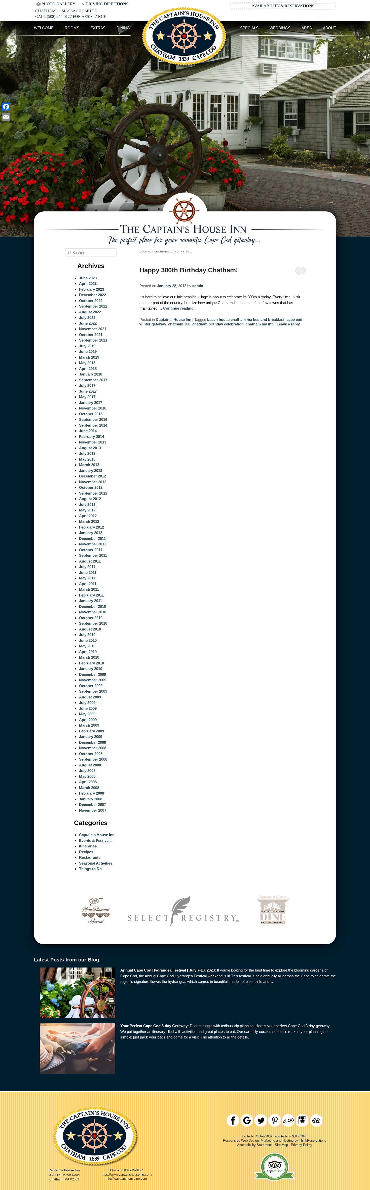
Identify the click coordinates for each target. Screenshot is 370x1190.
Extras (97, 28)
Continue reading (180, 308)
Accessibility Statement (254, 1145)
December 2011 (92, 538)
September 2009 (93, 691)
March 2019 (89, 357)
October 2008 (90, 754)
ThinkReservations (312, 1140)
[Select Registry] (183, 933)
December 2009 (92, 674)
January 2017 (90, 402)
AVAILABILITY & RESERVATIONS (283, 6)
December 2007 (92, 804)
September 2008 (93, 759)
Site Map (281, 1145)
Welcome (44, 28)
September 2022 (93, 306)
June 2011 (87, 572)
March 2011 (89, 589)
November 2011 (92, 544)
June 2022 (88, 323)
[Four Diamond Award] (96, 933)
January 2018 (90, 374)
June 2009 (88, 708)
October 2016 (90, 414)
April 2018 (88, 368)
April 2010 (88, 652)
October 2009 (90, 686)
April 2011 (87, 584)
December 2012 (92, 476)
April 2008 (88, 782)
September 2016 (93, 419)
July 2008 (87, 770)
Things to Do (90, 869)
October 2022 (90, 301)
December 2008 (92, 742)
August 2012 (90, 499)
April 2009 (88, 720)
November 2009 (92, 680)
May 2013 (87, 459)
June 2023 (88, 278)
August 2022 (90, 312)
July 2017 (87, 385)
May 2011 (87, 578)
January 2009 (90, 736)
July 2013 (87, 453)
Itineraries (88, 846)
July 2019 (87, 346)
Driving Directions (107, 4)
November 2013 (92, 442)
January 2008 (90, 799)
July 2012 (87, 504)
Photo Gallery (59, 4)
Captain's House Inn (173, 319)
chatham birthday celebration (218, 324)
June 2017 (88, 391)
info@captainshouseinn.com (126, 1178)
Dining (123, 28)
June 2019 (88, 351)
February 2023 (91, 289)
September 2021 (93, 340)
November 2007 (92, 810)
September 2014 (93, 425)
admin (197, 286)
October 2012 (90, 487)
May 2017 (87, 397)
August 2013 (90, 448)
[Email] (6, 117)
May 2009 (87, 714)
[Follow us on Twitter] (260, 1120)
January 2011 (90, 601)
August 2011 (90, 561)
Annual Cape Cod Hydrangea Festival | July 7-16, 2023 (167, 970)
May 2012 (87, 510)
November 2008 (92, 748)
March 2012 (89, 521)
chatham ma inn (260, 324)
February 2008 (91, 793)
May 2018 (87, 363)
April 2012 (88, 516)
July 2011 (87, 567)
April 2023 (88, 283)
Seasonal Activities (95, 863)
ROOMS (72, 28)
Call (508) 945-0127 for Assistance (70, 16)
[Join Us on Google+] (247, 1120)
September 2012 (93, 493)
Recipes (86, 852)
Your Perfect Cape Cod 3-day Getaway (154, 1026)
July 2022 (87, 317)
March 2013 (89, 465)
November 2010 (92, 612)
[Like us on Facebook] (233, 1120)
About (329, 28)
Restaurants (89, 857)
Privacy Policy (301, 1145)
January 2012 (90, 533)
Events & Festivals (95, 840)
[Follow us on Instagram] (302, 1120)
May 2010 (87, 646)
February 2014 (91, 436)
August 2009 (90, 697)
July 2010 (87, 635)
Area (307, 28)
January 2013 (90, 470)
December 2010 (92, 606)
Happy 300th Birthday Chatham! (188, 270)
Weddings (280, 28)
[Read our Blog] (288, 1120)
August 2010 (90, 629)
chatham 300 (179, 324)
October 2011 (90, 550)
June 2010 (88, 640)
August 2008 (90, 765)
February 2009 (91, 731)
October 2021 (90, 334)
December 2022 (92, 295)
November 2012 (92, 482)
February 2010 (91, 663)
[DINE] (272, 933)
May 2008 (87, 776)
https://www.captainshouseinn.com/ (126, 1174)
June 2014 (88, 431)
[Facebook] (6, 107)
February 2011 (91, 595)
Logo (185, 28)
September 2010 (93, 623)
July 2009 (87, 702)
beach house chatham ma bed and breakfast (245, 319)
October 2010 (90, 618)
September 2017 (93, 380)
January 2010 (90, 668)
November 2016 (92, 408)
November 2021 (92, 329)
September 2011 (93, 555)
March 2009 (89, 725)
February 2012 (91, 527)
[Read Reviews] (316, 1120)
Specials (249, 28)
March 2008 (89, 788)
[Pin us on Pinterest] (274, 1120)
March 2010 (89, 657)
